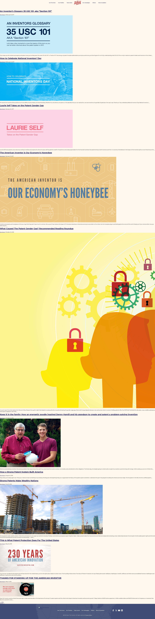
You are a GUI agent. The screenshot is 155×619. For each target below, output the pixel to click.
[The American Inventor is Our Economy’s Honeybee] (58, 222)
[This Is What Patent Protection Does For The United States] (25, 571)
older (2, 602)
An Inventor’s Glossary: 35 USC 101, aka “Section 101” (26, 11)
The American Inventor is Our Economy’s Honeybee (26, 153)
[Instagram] (122, 610)
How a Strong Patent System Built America (21, 472)
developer (2, 14)
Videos (94, 2)
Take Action (69, 2)
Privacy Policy (88, 615)
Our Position (61, 2)
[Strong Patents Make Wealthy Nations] (51, 533)
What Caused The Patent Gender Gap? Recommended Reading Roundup (36, 228)
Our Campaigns (86, 2)
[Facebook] (113, 610)
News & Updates (102, 2)
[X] (116, 610)
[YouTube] (119, 610)
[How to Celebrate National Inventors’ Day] (36, 100)
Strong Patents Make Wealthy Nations (19, 480)
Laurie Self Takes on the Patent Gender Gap (22, 105)
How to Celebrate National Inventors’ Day (20, 58)
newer (2, 603)
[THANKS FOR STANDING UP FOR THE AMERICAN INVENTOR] (17, 596)
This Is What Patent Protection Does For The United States (29, 540)
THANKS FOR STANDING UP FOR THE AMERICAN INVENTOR (30, 578)
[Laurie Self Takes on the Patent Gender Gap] (36, 147)
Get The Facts (52, 2)
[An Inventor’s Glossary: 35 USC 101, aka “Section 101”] (36, 53)
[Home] (44, 610)
